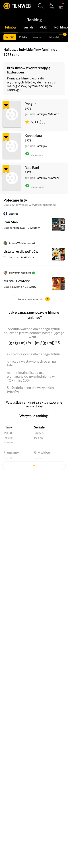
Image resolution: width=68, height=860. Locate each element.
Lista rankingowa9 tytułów (21, 227)
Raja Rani (32, 167)
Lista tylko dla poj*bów (20, 251)
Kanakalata (33, 136)
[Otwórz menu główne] (61, 6)
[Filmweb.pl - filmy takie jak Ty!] (17, 6)
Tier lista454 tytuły (20, 257)
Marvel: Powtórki (16, 281)
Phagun (30, 104)
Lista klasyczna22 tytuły (19, 286)
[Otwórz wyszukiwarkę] (40, 6)
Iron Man (10, 222)
